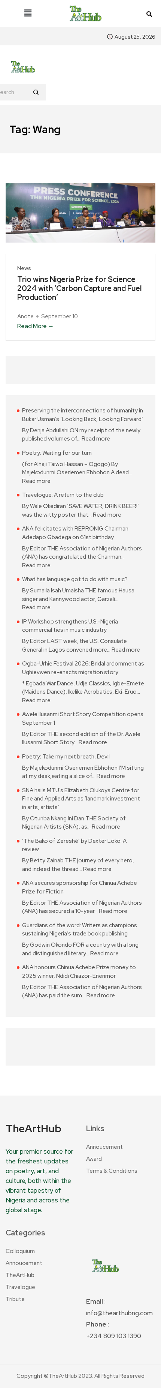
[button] (27, 13)
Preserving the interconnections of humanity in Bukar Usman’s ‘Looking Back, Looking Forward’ (82, 415)
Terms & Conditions (111, 1171)
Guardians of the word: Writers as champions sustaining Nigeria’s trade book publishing (79, 930)
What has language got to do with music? (75, 579)
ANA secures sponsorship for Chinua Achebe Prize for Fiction (79, 887)
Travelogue (20, 1287)
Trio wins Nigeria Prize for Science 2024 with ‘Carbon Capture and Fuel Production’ (79, 288)
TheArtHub (20, 1275)
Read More (32, 326)
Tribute (15, 1299)
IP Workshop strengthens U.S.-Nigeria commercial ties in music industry (70, 626)
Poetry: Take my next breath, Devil (66, 756)
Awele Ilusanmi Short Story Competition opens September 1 (82, 718)
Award (94, 1159)
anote (25, 316)
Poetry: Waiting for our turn (57, 453)
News (24, 268)
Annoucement (104, 1147)
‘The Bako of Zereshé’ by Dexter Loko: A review (74, 845)
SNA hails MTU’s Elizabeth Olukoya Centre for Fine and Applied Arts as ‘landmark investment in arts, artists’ (81, 799)
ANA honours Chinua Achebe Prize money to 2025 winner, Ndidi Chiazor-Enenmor (79, 972)
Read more (96, 438)
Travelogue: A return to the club (63, 495)
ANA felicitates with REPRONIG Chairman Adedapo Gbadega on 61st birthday (75, 533)
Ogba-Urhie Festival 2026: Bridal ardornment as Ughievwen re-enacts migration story (83, 668)
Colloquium (20, 1251)
